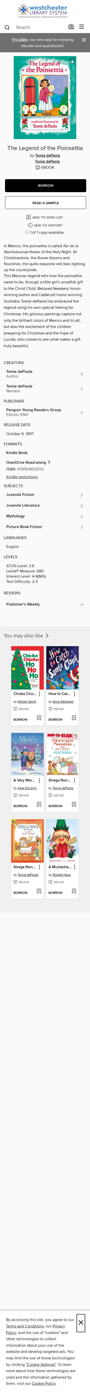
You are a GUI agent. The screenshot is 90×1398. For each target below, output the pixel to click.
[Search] (7, 27)
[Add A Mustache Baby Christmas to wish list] (74, 891)
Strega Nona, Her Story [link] (25, 867)
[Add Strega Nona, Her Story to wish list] (39, 891)
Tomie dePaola (47, 156)
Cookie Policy (44, 1383)
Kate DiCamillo (28, 788)
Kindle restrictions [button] (22, 476)
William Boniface (28, 702)
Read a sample (45, 203)
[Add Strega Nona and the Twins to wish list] (74, 805)
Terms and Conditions (25, 1326)
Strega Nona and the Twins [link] (60, 780)
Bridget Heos (62, 875)
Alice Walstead (63, 702)
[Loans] (71, 28)
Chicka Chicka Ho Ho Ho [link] (25, 694)
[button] (45, 185)
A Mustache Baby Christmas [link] (60, 867)
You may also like (24, 636)
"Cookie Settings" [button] (41, 1364)
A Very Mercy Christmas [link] (25, 780)
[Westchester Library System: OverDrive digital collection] (45, 10)
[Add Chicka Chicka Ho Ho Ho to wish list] (39, 718)
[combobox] (35, 27)
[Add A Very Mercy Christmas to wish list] (39, 805)
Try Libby (20, 39)
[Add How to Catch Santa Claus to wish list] (74, 718)
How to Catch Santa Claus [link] (60, 694)
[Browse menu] (81, 27)
